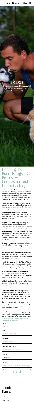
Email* (4, 330)
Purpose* (5, 362)
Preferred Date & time (8, 346)
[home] (14, 3)
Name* (4, 323)
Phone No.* (5, 338)
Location (4, 354)
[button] (30, 3)
